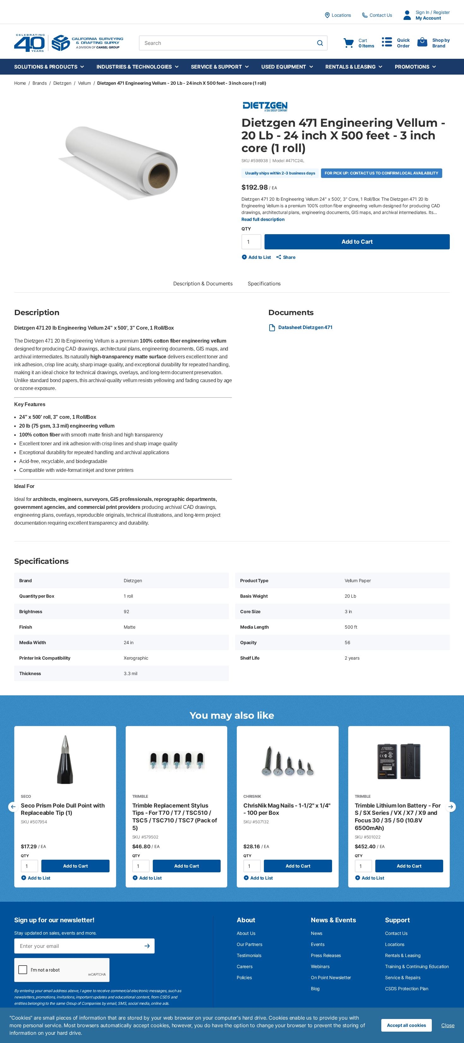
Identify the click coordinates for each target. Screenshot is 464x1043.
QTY (246, 228)
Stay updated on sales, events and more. (55, 933)
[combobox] (233, 43)
